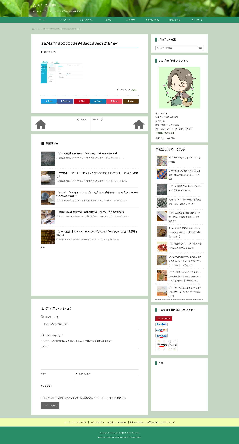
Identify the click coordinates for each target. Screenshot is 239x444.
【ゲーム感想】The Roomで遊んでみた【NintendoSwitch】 (87, 153)
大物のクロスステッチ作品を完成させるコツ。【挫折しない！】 (185, 201)
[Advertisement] (90, 269)
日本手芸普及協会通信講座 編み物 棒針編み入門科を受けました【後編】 (184, 175)
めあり (134, 89)
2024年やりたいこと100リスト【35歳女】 (185, 159)
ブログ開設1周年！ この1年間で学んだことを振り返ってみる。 (185, 245)
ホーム (37, 29)
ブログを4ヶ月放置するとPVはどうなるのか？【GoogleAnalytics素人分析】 (185, 291)
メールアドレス (82, 374)
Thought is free (134, 437)
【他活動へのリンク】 (165, 132)
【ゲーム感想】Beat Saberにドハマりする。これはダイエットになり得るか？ (185, 216)
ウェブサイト (46, 386)
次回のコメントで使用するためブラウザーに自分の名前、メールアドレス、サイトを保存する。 (85, 398)
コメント (44, 346)
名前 (43, 374)
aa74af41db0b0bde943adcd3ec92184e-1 (62, 29)
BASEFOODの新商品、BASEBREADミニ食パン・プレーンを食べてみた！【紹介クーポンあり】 (185, 260)
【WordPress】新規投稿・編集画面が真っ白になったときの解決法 (90, 212)
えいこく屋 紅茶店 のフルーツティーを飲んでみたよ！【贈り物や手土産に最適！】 (185, 232)
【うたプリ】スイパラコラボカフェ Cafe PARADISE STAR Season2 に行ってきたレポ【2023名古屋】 (185, 276)
